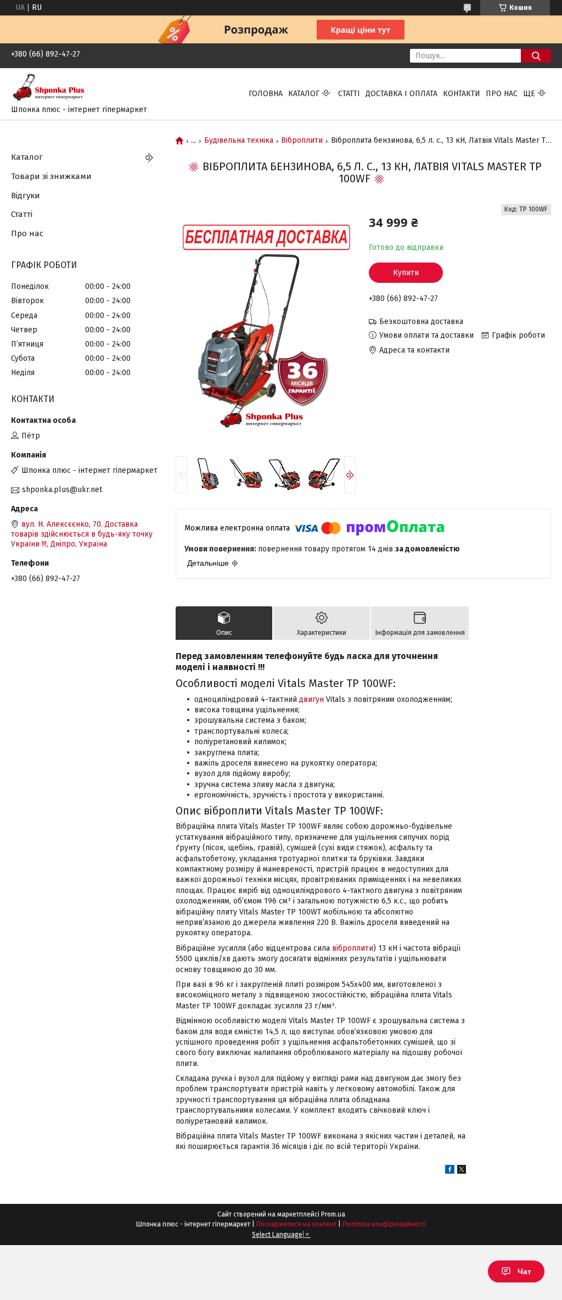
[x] (461, 1171)
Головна (266, 93)
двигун (311, 699)
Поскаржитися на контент (296, 1224)
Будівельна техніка (238, 140)
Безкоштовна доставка (421, 321)
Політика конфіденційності (384, 1224)
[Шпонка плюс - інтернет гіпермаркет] (52, 88)
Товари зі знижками (51, 176)
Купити (406, 272)
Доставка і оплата (401, 93)
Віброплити (302, 140)
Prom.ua (333, 1214)
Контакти (461, 93)
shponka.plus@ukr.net (62, 489)
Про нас (502, 93)
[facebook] (449, 1171)
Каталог (303, 93)
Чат (524, 1271)
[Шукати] (536, 56)
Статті (349, 93)
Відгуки (25, 195)
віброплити (352, 948)
